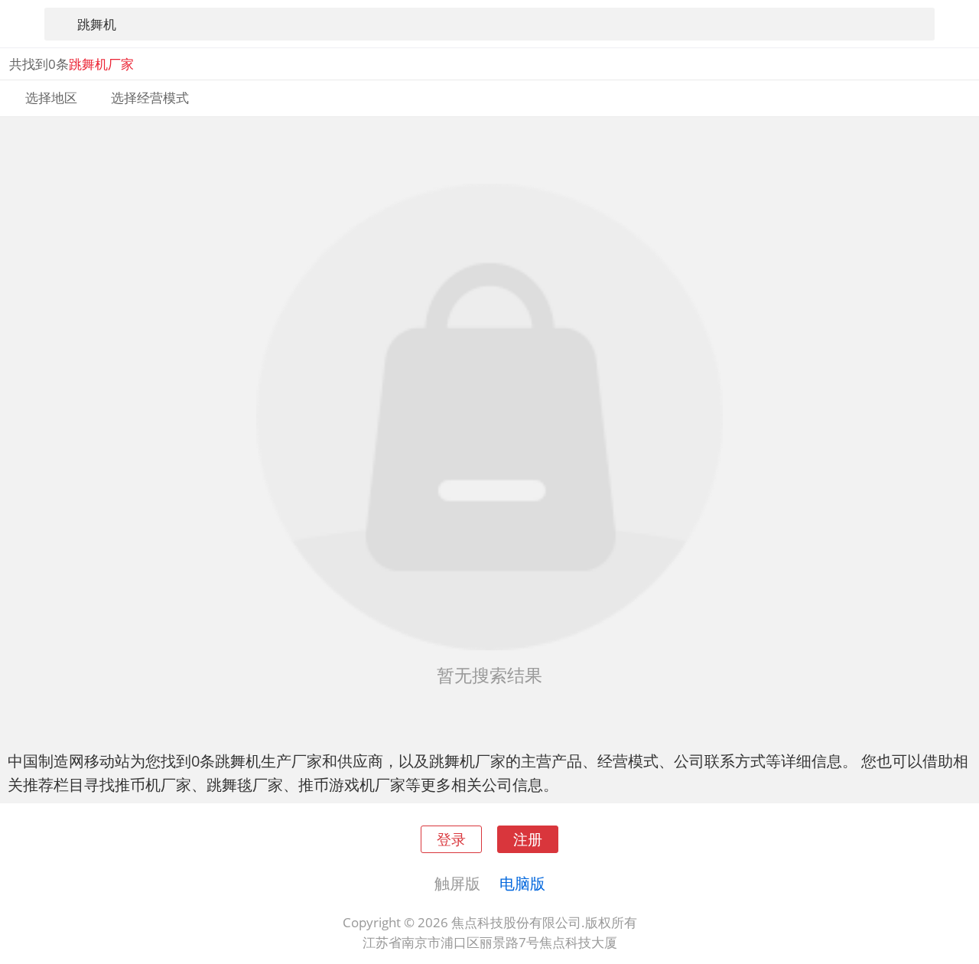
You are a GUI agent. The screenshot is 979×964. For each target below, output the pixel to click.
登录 (451, 838)
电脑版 (522, 883)
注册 (527, 838)
